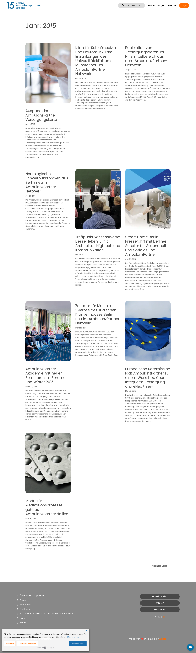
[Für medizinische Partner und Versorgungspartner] (45, 613)
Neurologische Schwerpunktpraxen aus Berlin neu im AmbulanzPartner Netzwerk (46, 182)
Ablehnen (10, 643)
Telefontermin (159, 609)
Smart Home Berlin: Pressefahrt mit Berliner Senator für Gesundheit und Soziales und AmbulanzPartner (145, 246)
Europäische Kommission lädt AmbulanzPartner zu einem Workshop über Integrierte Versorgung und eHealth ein (147, 378)
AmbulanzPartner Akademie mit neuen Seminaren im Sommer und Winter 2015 (46, 375)
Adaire (162, 638)
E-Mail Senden (159, 596)
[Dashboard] (24, 609)
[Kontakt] (22, 622)
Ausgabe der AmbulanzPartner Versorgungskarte (41, 115)
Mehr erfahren (73, 637)
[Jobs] (20, 618)
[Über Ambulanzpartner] (30, 595)
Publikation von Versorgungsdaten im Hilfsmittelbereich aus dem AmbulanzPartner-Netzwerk (146, 56)
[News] (21, 600)
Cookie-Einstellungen (27, 643)
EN (159, 617)
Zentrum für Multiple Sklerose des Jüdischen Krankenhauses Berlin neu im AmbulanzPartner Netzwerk (97, 314)
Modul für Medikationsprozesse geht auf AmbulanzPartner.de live (46, 507)
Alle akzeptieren (78, 643)
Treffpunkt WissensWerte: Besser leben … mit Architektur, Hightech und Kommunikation (97, 243)
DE (164, 617)
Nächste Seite (161, 565)
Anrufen (160, 602)
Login (184, 5)
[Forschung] (23, 604)
